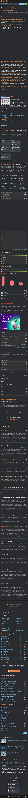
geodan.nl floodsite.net (7, 688)
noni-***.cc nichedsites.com (8, 683)
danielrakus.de (4, 641)
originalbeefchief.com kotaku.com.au (10, 689)
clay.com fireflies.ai (6, 698)
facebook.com (6, 620)
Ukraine (4, 295)
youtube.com (19, 618)
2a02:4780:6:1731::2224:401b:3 (8, 727)
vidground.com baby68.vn (7, 696)
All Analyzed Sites (7, 796)
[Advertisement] (14, 45)
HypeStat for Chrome (15, 671)
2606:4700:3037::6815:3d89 (7, 722)
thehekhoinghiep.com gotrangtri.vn (10, 685)
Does (14, 497)
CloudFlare (5, 142)
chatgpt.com (6, 626)
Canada (4, 292)
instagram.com (19, 620)
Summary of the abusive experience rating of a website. (13, 471)
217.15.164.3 (3, 710)
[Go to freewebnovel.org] (15, 10)
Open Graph (5, 157)
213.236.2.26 (4, 728)
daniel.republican (5, 654)
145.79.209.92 (4, 709)
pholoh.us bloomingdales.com (8, 694)
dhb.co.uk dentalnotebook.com (9, 693)
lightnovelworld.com (5, 413)
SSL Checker (14, 526)
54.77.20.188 (4, 707)
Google (14, 515)
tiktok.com (5, 623)
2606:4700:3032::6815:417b (7, 723)
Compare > (24, 413)
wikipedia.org (6, 628)
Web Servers (5, 147)
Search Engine (14, 431)
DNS (14, 569)
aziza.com (3, 644)
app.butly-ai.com (5, 656)
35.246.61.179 (4, 720)
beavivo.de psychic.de (7, 686)
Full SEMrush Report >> (22, 347)
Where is (14, 476)
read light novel (4, 115)
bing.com (5, 625)
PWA (4, 159)
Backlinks (6, 352)
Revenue (14, 445)
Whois (14, 583)
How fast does (14, 487)
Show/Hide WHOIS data (9, 766)
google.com (6, 618)
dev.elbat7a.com (5, 653)
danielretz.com (4, 640)
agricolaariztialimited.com (7, 649)
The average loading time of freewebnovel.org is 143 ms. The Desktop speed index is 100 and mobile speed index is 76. (14, 491)
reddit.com (18, 623)
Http (14, 554)
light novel (12, 115)
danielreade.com (5, 651)
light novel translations (16, 113)
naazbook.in (4, 636)
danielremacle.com (5, 638)
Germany (4, 297)
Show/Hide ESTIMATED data (10, 762)
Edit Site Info (4, 125)
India (3, 298)
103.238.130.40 (4, 718)
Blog (13, 796)
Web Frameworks (15, 141)
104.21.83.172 (18, 85)
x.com (4, 621)
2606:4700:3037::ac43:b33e (7, 85)
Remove (5, 768)
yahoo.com (18, 626)
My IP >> (25, 732)
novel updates (4, 117)
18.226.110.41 (4, 725)
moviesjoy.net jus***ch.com (8, 678)
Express (15, 144)
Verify (14, 541)
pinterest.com (6, 630)
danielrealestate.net (5, 648)
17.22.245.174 (4, 714)
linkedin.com (18, 625)
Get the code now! (14, 778)
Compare (22, 3)
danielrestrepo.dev (5, 657)
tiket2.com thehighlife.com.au (8, 681)
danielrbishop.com (5, 643)
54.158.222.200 (4, 715)
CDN (3, 140)
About (19, 796)
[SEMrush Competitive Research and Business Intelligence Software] (7, 303)
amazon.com (19, 621)
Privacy (16, 796)
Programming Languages (15, 148)
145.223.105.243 (5, 712)
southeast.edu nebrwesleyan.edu (9, 701)
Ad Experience (14, 460)
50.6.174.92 (3, 717)
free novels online (20, 115)
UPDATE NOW (14, 419)
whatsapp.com (19, 630)
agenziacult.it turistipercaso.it (8, 680)
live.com (18, 628)
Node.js (15, 151)
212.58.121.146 (4, 730)
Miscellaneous (5, 154)
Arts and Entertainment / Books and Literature (12, 121)
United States (5, 294)
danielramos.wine (5, 659)
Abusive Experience (14, 469)
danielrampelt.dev (5, 646)
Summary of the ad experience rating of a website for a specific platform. (13, 463)
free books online (5, 113)
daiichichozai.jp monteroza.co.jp (9, 699)
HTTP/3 (4, 156)
